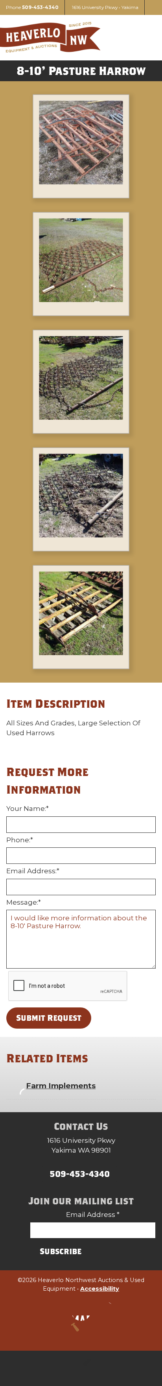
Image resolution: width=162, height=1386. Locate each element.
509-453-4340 (40, 7)
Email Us (104, 1311)
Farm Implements (61, 1085)
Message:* (23, 902)
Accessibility (99, 1288)
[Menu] (146, 37)
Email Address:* (32, 871)
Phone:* (19, 840)
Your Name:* (27, 808)
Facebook (81, 1311)
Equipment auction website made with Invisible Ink (81, 1368)
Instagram (57, 1311)
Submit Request (48, 1017)
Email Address (93, 1214)
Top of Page (81, 1332)
